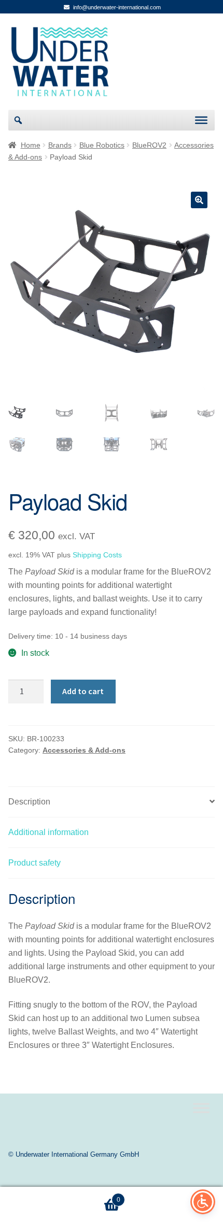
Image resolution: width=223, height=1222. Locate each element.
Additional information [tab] (48, 832)
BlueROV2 (149, 145)
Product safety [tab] (34, 862)
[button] (199, 200)
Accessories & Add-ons (84, 750)
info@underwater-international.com (117, 7)
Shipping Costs (97, 555)
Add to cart (83, 691)
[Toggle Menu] (201, 120)
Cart (60, 1196)
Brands (60, 145)
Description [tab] (29, 801)
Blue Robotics (101, 145)
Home (30, 145)
